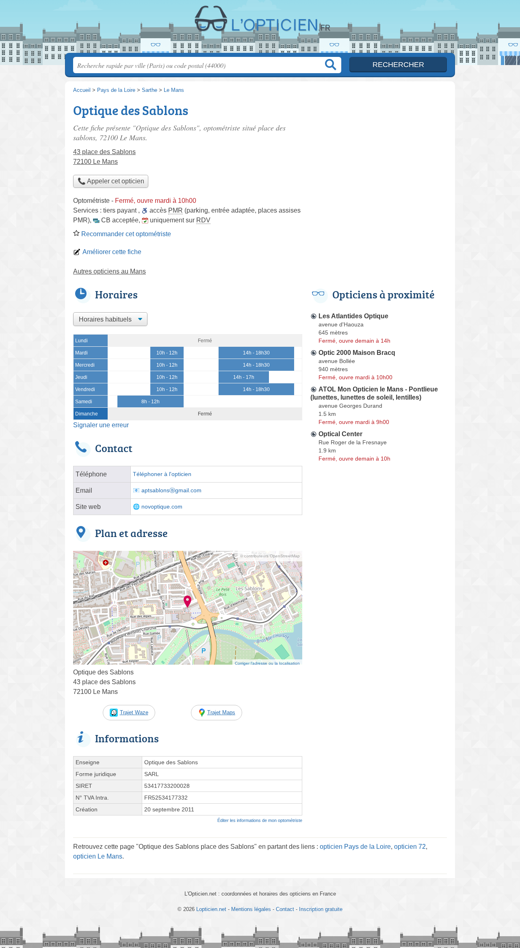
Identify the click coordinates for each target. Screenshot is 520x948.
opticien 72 (410, 846)
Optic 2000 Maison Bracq (356, 352)
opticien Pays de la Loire (355, 846)
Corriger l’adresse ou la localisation (267, 663)
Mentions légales (251, 909)
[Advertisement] (378, 157)
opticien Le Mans (97, 856)
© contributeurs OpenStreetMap (270, 556)
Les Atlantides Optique (353, 316)
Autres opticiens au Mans (109, 271)
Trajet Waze (134, 712)
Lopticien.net (260, 29)
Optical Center (340, 434)
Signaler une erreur (101, 425)
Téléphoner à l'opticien (162, 474)
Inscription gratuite (320, 909)
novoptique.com (161, 507)
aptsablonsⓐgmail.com (171, 490)
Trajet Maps (221, 712)
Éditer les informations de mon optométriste (259, 820)
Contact (285, 909)
